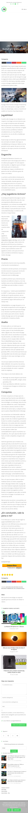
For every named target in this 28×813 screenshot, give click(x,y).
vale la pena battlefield (19, 588)
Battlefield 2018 (9, 587)
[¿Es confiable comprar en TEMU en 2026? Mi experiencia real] (3, 765)
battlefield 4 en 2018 (18, 587)
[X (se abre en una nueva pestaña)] (11, 4)
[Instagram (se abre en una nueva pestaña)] (13, 4)
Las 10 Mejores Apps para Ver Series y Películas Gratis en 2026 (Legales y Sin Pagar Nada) (16, 757)
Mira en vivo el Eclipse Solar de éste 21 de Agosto (14, 648)
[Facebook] (8, 736)
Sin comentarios (17, 760)
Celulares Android (5, 787)
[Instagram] (13, 736)
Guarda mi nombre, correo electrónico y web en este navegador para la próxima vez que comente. (13, 715)
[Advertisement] (14, 27)
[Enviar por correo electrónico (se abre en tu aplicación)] (17, 4)
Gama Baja (3, 789)
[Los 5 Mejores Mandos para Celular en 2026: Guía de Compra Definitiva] (3, 781)
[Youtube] (17, 736)
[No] (26, 807)
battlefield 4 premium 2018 (7, 588)
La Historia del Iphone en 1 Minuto (14, 626)
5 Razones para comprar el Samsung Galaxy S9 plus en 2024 (14, 671)
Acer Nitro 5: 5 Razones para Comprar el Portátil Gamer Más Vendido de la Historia (16, 773)
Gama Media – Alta (5, 793)
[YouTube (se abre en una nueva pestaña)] (15, 4)
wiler (3, 595)
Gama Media (4, 791)
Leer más (16, 809)
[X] (4, 736)
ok (9, 809)
